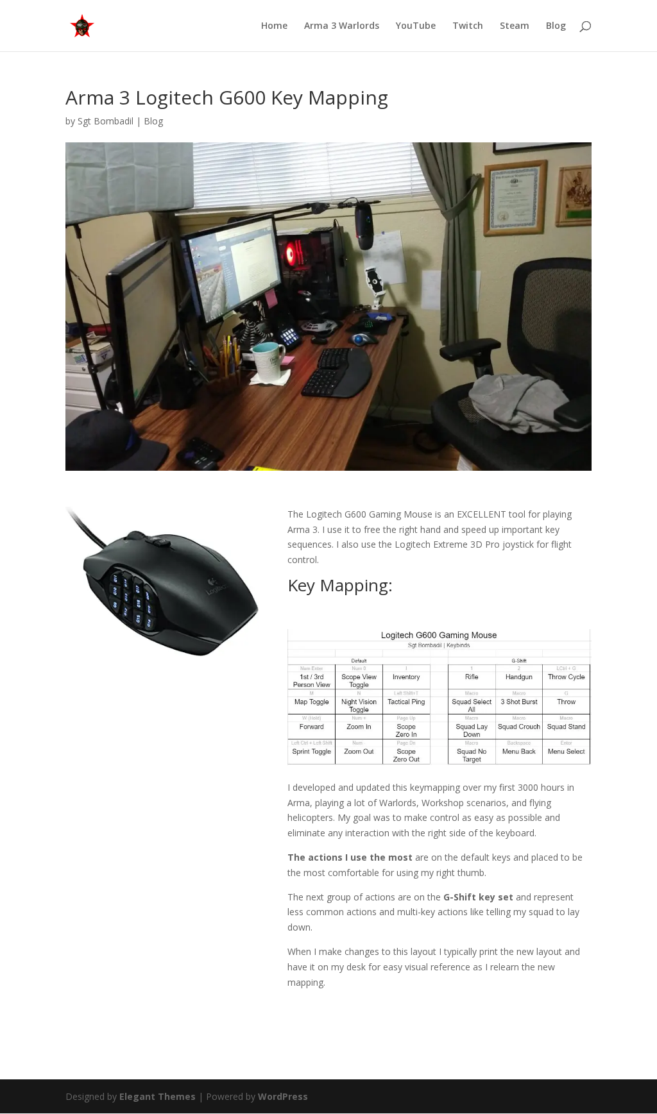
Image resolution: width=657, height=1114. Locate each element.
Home (274, 26)
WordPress (283, 1096)
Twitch (467, 26)
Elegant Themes (157, 1096)
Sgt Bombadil (105, 121)
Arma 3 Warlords (341, 26)
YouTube (416, 26)
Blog (556, 26)
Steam (514, 26)
